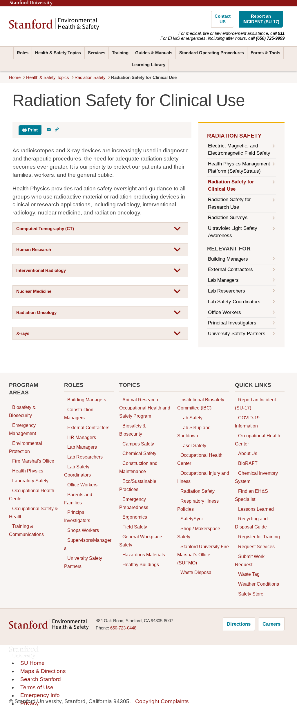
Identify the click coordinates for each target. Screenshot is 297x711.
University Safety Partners (236, 333)
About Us (247, 453)
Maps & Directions (43, 671)
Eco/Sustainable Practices (137, 485)
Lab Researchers (226, 291)
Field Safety (134, 527)
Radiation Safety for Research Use (229, 203)
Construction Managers (78, 413)
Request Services (256, 546)
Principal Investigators (232, 323)
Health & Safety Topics (58, 52)
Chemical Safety (139, 453)
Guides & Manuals (153, 52)
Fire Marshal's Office (33, 461)
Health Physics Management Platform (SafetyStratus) (239, 167)
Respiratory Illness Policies (198, 505)
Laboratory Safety (30, 480)
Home (15, 77)
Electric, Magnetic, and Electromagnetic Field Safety (239, 149)
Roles (22, 52)
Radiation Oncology (36, 312)
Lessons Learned (256, 509)
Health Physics (27, 471)
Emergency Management (22, 429)
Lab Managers (223, 280)
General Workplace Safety (140, 540)
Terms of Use (36, 687)
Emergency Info (40, 695)
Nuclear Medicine (33, 291)
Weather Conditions (258, 584)
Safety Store (250, 593)
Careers (271, 624)
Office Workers (224, 312)
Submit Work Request (250, 560)
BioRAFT (248, 463)
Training (120, 52)
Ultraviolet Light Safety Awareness (232, 231)
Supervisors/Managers (87, 544)
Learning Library (148, 64)
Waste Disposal (196, 572)
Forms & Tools (265, 52)
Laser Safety (193, 445)
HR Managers (81, 437)
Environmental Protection (25, 447)
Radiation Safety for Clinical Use (231, 185)
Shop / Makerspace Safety (198, 532)
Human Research (33, 249)
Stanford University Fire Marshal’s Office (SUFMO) (203, 554)
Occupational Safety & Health (33, 512)
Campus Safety (138, 443)
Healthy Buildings (140, 564)
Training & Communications (26, 530)
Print (32, 130)
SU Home (32, 663)
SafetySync (192, 518)
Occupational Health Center (31, 494)
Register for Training (259, 536)
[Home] (54, 24)
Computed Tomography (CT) (45, 228)
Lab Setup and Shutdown (194, 431)
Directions (239, 624)
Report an (260, 19)
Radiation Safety (90, 77)
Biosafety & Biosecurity (22, 411)
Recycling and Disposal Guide (251, 523)
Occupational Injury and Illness (203, 477)
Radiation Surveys (228, 217)
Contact (223, 19)
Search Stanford (40, 679)
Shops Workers (83, 530)
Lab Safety (191, 417)
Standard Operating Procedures (211, 52)
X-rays (22, 333)
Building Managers (228, 259)
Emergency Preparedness (133, 503)
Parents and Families (78, 498)
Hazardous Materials (143, 554)
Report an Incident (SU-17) (255, 404)
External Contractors (230, 269)
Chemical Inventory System (256, 477)
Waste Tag (249, 574)
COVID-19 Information (247, 421)
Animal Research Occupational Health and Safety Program (144, 408)
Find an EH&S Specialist (251, 495)
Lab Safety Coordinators (234, 301)
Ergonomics (134, 517)
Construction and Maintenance (138, 467)
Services (96, 52)
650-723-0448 (123, 628)
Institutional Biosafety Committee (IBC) (200, 404)
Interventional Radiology (41, 270)
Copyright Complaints (162, 701)
